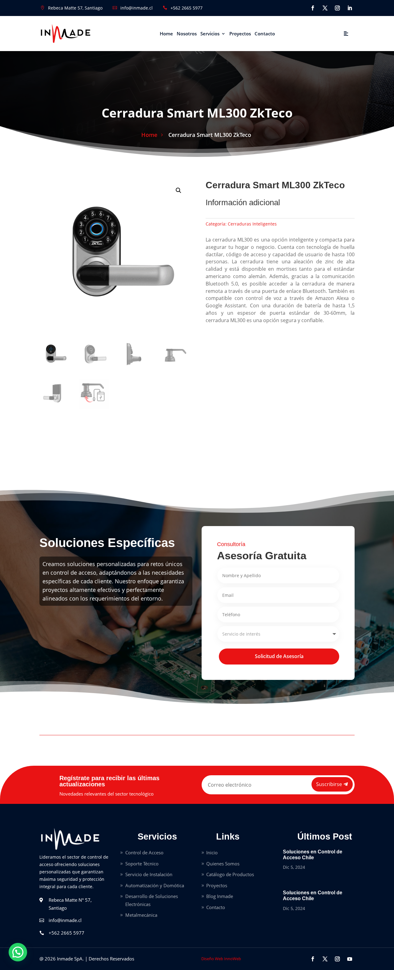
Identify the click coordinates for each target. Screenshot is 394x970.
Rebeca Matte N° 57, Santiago (70, 904)
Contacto (265, 33)
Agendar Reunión (316, 33)
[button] (178, 190)
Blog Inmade (219, 896)
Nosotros (187, 33)
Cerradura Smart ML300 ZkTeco (209, 134)
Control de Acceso (144, 852)
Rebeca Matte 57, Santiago (75, 8)
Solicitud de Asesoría (279, 656)
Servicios (209, 33)
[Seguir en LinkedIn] (350, 8)
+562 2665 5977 (187, 8)
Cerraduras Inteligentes (252, 224)
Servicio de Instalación (148, 874)
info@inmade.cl (136, 8)
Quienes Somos (222, 863)
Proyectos (240, 33)
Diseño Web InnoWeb (221, 958)
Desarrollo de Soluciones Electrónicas (151, 900)
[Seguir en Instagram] (337, 8)
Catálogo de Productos (230, 874)
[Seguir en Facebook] (313, 8)
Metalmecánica (141, 915)
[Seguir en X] (325, 8)
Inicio (212, 852)
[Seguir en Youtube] (350, 959)
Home (166, 33)
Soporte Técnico (142, 863)
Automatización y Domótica (154, 885)
